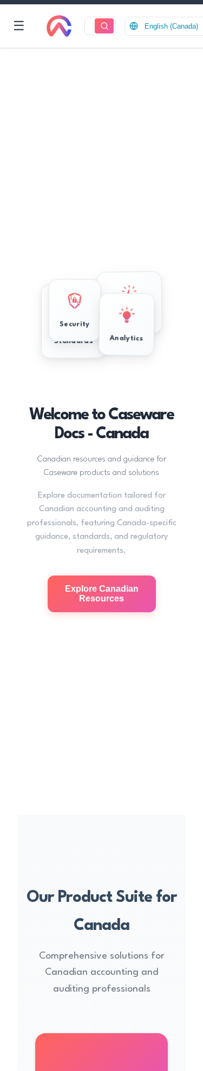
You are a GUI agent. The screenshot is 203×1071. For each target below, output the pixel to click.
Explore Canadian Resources (102, 593)
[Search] (104, 26)
